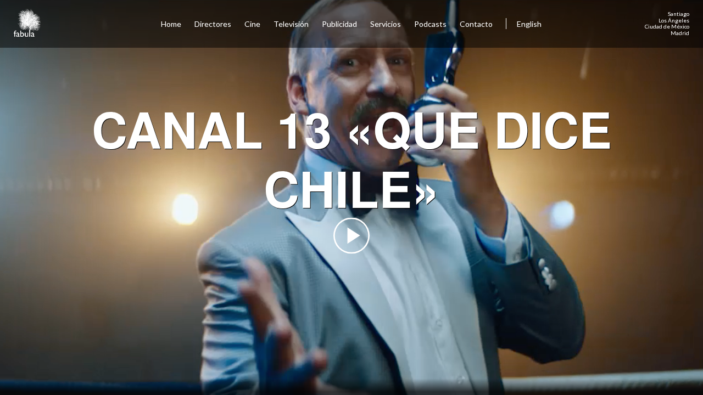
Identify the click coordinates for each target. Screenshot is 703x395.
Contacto (476, 24)
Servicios (385, 24)
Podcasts (430, 24)
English (529, 24)
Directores (212, 24)
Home (171, 24)
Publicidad (339, 24)
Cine (252, 24)
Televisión (291, 24)
